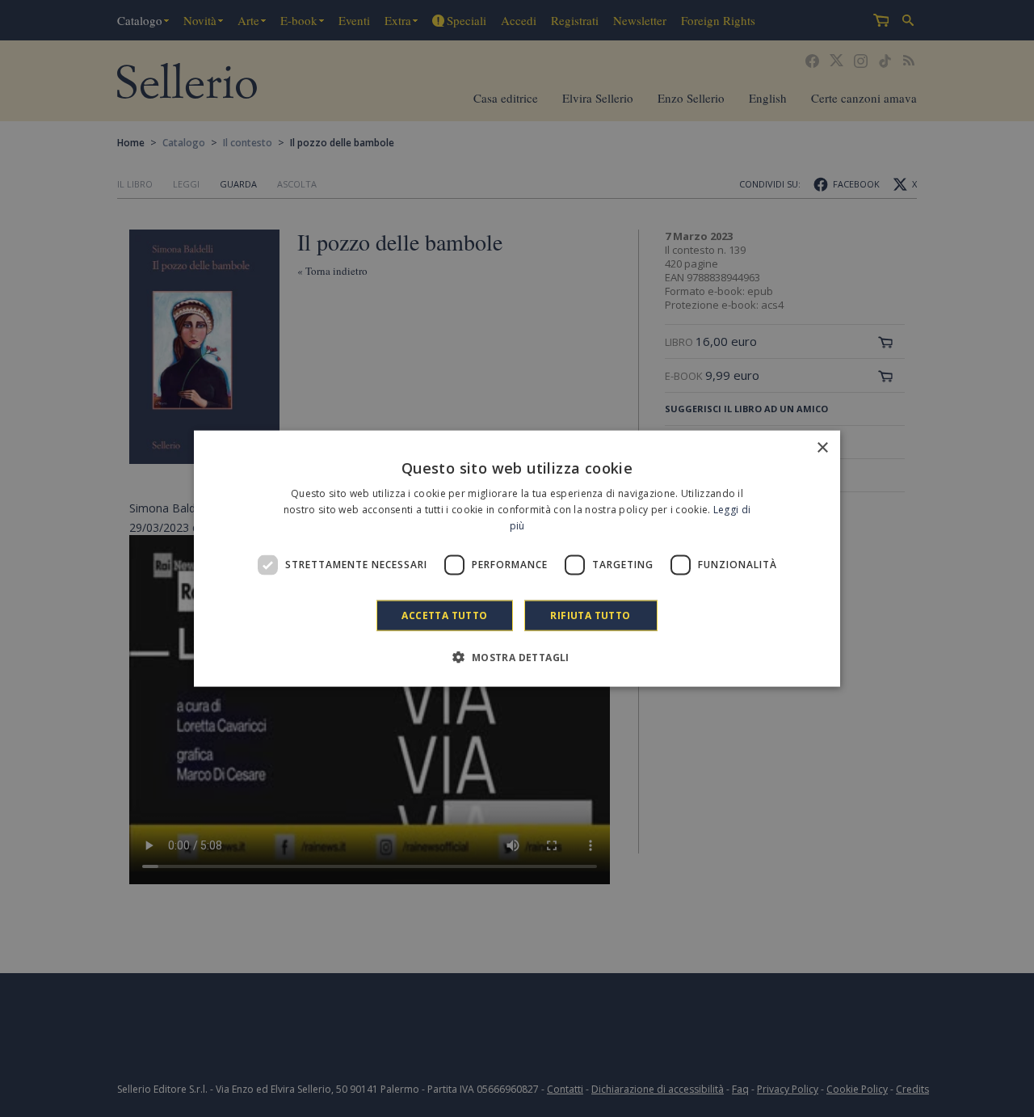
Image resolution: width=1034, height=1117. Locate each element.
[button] (516, 656)
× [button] (822, 448)
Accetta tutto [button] (444, 615)
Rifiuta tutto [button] (590, 615)
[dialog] (517, 559)
